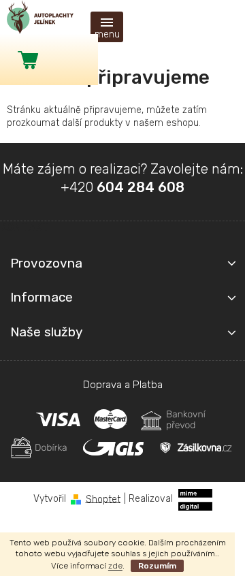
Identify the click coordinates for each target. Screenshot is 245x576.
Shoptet (103, 499)
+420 (122, 187)
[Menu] (107, 27)
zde (115, 566)
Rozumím (157, 566)
